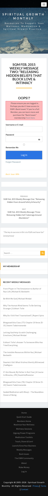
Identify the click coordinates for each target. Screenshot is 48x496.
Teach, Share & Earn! (24, 441)
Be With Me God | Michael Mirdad (17, 298)
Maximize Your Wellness (24, 424)
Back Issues (24, 454)
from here (30, 118)
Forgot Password (13, 162)
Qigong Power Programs (24, 433)
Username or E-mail (14, 124)
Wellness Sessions (24, 429)
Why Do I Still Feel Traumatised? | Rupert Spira (23, 315)
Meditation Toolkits (24, 437)
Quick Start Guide (24, 417)
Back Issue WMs (12, 174)
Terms (43, 486)
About (24, 463)
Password (10, 134)
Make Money (24, 467)
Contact (24, 489)
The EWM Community (24, 458)
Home (24, 412)
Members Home (24, 421)
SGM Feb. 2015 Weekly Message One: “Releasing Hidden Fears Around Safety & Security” (24, 199)
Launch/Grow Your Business (24, 445)
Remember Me (12, 147)
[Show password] (38, 139)
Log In (24, 471)
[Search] (42, 253)
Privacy (36, 486)
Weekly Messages (24, 449)
